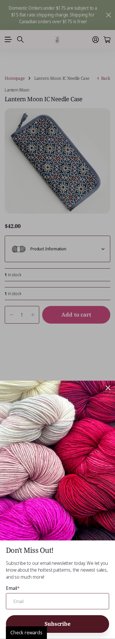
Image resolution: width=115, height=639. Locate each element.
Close (108, 388)
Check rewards (26, 632)
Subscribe (57, 623)
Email (13, 588)
